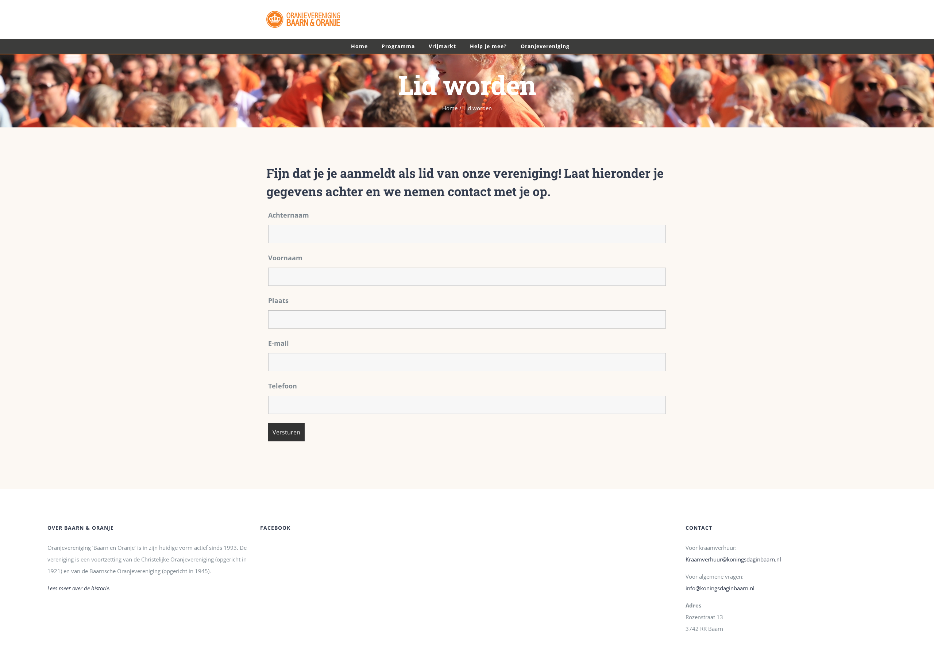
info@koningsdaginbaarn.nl (720, 588)
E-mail (278, 343)
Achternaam (288, 215)
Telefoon (282, 385)
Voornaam (285, 257)
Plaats (278, 300)
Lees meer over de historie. (79, 588)
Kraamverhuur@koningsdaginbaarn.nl (733, 559)
